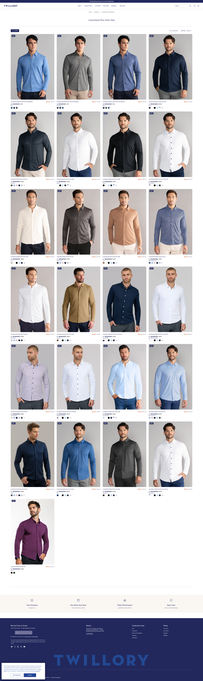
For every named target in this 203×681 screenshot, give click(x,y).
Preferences (17, 675)
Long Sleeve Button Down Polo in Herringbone (22, 101)
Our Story (165, 628)
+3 (24, 185)
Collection (96, 12)
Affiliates (165, 635)
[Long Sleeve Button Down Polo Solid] (170, 67)
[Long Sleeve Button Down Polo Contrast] (170, 144)
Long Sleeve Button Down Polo (18, 566)
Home (90, 12)
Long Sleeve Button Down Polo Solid (157, 101)
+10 (162, 108)
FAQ (133, 628)
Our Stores (166, 630)
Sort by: (183, 30)
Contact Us (134, 630)
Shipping (134, 635)
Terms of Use (28, 636)
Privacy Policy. (35, 636)
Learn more (89, 633)
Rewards (165, 633)
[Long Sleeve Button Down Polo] (32, 532)
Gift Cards (134, 637)
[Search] (183, 5)
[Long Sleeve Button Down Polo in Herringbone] (32, 67)
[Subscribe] (30, 632)
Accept (30, 675)
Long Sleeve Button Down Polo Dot (19, 179)
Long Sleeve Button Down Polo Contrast (158, 179)
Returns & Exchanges (137, 633)
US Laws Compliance (55, 677)
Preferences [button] (37, 671)
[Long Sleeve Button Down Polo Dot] (32, 144)
